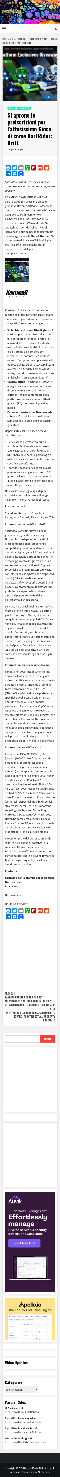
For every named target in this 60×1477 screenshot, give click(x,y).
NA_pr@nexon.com (16, 903)
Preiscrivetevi (27, 499)
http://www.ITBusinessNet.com (22, 1411)
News (11, 108)
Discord (24, 517)
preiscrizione (12, 210)
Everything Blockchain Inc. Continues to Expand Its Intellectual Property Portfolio (30, 1014)
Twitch (27, 513)
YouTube (50, 517)
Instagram (11, 517)
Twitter (37, 513)
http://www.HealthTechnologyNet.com (26, 1442)
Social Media (23, 108)
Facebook (37, 517)
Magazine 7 (28, 1471)
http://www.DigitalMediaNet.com (23, 1432)
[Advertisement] (30, 954)
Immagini (21, 506)
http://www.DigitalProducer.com (23, 1421)
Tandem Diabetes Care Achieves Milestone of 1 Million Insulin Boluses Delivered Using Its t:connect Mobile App (30, 999)
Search (48, 1038)
